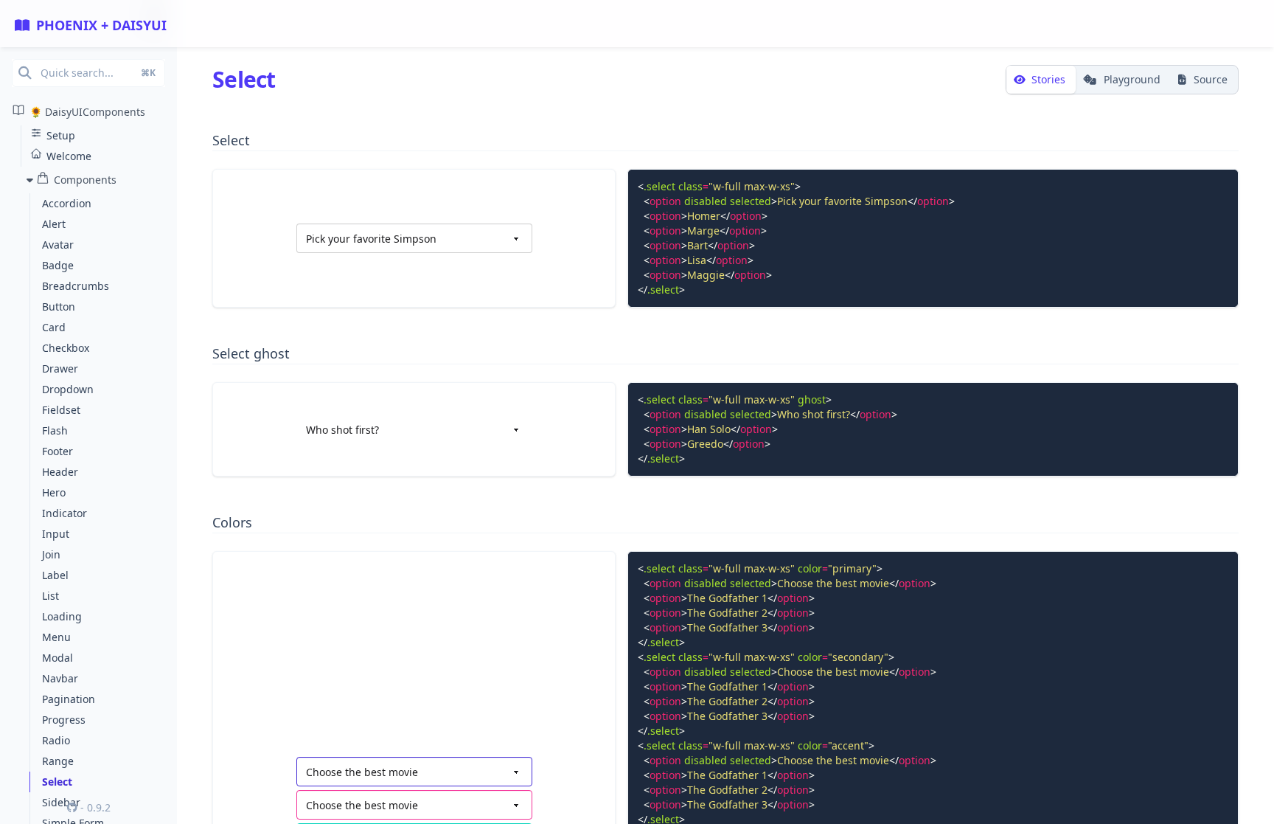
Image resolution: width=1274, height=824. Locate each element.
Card (54, 327)
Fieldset (61, 410)
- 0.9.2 (94, 807)
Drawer (60, 368)
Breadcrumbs (75, 286)
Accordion (66, 203)
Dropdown (68, 389)
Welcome (68, 156)
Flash (55, 430)
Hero (54, 492)
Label (55, 575)
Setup (60, 135)
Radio (56, 740)
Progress (64, 720)
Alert (54, 224)
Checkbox (65, 348)
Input (55, 534)
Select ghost (251, 353)
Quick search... (98, 73)
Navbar (60, 678)
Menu (56, 637)
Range (58, 761)
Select (57, 782)
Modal (57, 658)
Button (58, 307)
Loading (62, 616)
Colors (232, 522)
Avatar (58, 245)
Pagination (68, 699)
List (50, 596)
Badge (58, 265)
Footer (57, 451)
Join (51, 554)
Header (60, 472)
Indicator (64, 513)
